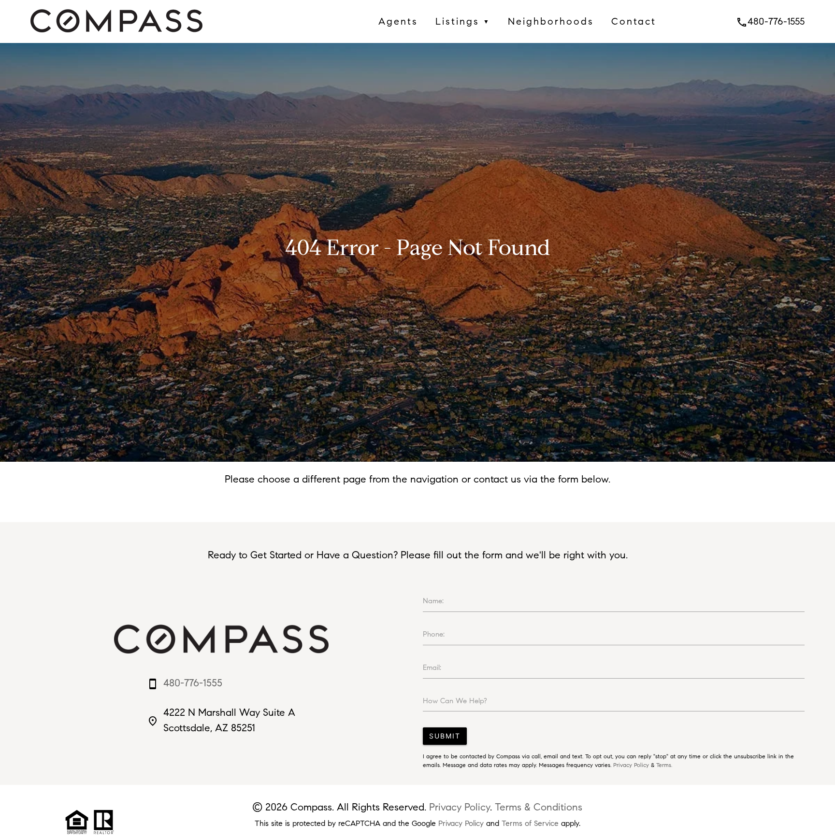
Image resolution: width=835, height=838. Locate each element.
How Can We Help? (455, 700)
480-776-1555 (770, 21)
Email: (432, 667)
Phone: (434, 634)
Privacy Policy (631, 764)
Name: (433, 601)
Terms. (664, 764)
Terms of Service (530, 823)
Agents (398, 21)
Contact (633, 21)
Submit (445, 736)
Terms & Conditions (538, 807)
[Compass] (116, 34)
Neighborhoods (551, 21)
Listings (462, 21)
